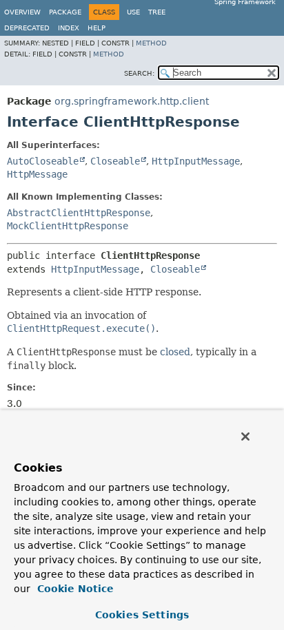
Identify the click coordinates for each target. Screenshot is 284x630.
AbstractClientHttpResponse (78, 212)
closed (175, 351)
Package (65, 12)
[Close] (245, 436)
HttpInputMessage (196, 161)
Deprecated (27, 28)
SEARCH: (139, 73)
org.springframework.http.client (131, 101)
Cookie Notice (74, 588)
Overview (22, 12)
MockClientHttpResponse (67, 225)
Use (133, 12)
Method (151, 43)
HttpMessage (37, 174)
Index (68, 28)
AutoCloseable (43, 161)
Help (96, 28)
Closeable (115, 161)
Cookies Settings (142, 614)
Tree (156, 12)
